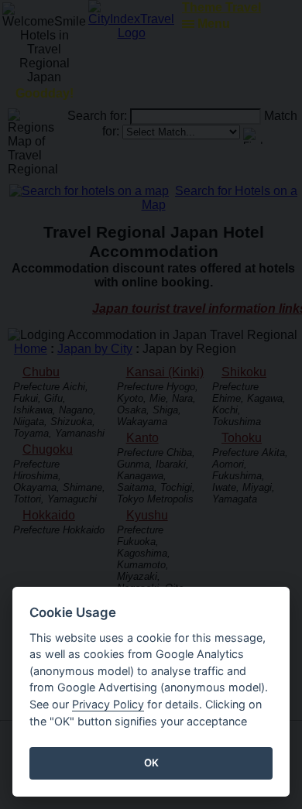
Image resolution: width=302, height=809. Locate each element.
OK (151, 762)
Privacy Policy (108, 704)
